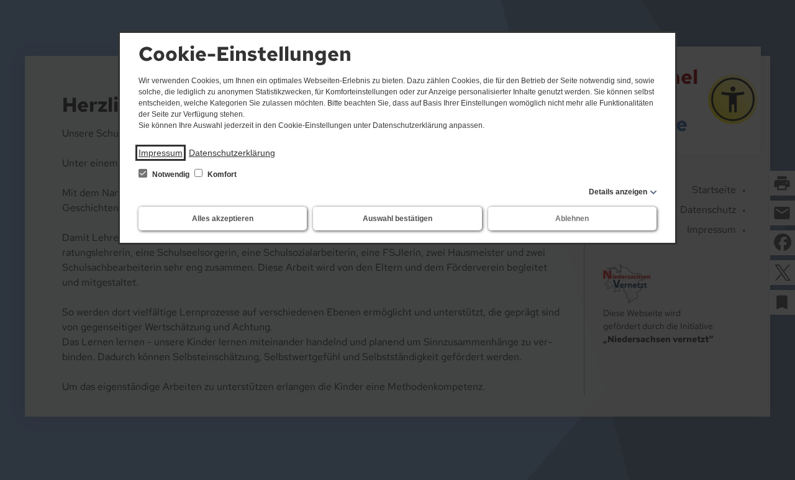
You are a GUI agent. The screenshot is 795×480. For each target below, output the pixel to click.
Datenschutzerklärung (232, 153)
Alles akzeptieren (222, 218)
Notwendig (170, 174)
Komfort (221, 174)
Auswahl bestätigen (397, 218)
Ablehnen (572, 218)
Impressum (161, 153)
